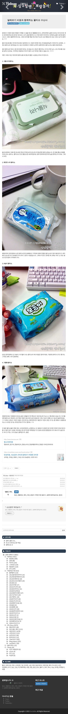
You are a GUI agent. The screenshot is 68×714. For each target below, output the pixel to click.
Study (10, 647)
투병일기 (62, 667)
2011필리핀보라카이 (17, 575)
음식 (37, 667)
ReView (12, 557)
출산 (3, 665)
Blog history (15, 641)
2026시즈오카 (14, 623)
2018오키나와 (15, 601)
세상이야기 (11, 475)
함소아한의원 (8, 442)
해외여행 (23, 667)
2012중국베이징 (15, 579)
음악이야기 (14, 637)
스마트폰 (13, 565)
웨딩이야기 (14, 627)
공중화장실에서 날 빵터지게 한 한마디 (11, 486)
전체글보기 (24, 3)
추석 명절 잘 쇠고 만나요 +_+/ (10, 478)
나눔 (52, 667)
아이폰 (26, 665)
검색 (63, 530)
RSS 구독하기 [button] (42, 684)
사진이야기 (14, 633)
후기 (9, 667)
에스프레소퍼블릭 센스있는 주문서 (10, 484)
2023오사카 (14, 615)
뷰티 (45, 667)
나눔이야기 (14, 639)
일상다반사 (38, 665)
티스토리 (54, 665)
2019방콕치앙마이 (16, 611)
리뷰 (33, 665)
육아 (50, 665)
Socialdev (33, 711)
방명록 (33, 3)
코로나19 (8, 665)
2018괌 (13, 605)
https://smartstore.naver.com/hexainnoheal (17, 452)
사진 (59, 665)
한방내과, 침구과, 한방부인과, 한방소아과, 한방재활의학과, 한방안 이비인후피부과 (28, 444)
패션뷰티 (13, 567)
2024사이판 (14, 617)
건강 (16, 667)
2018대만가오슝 (15, 603)
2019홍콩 (13, 607)
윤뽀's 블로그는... (11, 541)
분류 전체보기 (11, 555)
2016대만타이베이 (16, 593)
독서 (49, 667)
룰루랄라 (13, 573)
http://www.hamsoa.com (11, 439)
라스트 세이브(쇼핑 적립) (13, 543)
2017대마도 (14, 597)
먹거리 (13, 563)
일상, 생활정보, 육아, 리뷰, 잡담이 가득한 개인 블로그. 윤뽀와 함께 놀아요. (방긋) (25, 510)
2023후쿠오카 (14, 613)
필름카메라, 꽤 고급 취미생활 (9, 480)
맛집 (31, 667)
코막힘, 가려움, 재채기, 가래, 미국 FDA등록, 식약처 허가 (20, 457)
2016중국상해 (14, 591)
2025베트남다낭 (15, 621)
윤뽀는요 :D (9, 545)
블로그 (42, 667)
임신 (13, 667)
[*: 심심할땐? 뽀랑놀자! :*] (10, 3)
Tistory (62, 3)
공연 (12, 561)
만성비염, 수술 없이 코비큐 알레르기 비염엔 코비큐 (21, 455)
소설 (30, 665)
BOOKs (13, 559)
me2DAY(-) (14, 643)
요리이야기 (14, 635)
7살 (22, 665)
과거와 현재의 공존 (7, 482)
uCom (12, 651)
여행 (3, 669)
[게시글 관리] (10, 468)
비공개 (12, 655)
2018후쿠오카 (15, 599)
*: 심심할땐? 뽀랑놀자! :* (13, 507)
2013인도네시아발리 (17, 581)
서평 (27, 667)
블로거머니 (12, 645)
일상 (34, 667)
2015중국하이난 (15, 589)
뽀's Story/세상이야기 (13, 23)
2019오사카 (14, 609)
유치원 (57, 667)
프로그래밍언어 (15, 649)
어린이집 (45, 665)
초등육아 (4, 667)
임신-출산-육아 (16, 629)
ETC (12, 569)
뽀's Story (5, 475)
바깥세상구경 (13, 571)
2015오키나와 (15, 587)
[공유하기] (8, 468)
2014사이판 (14, 585)
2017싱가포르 (15, 595)
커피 (13, 665)
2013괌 (13, 583)
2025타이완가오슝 (15, 619)
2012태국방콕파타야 (17, 577)
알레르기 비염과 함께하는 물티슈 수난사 (27, 20)
